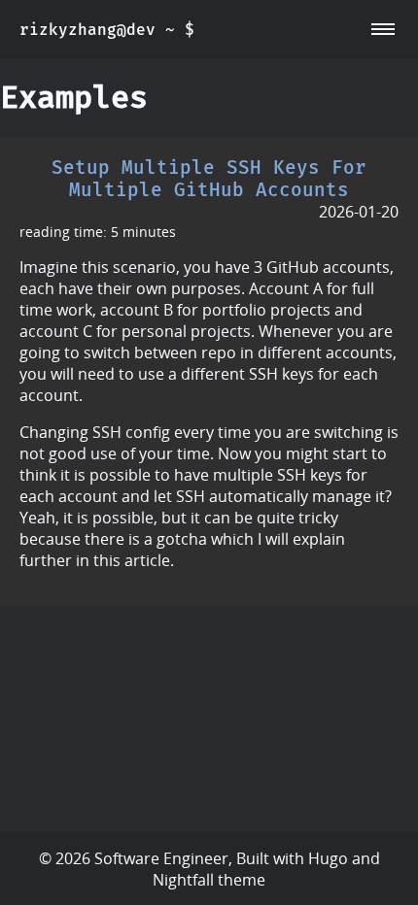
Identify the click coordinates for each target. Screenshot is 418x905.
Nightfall (183, 879)
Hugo (328, 858)
